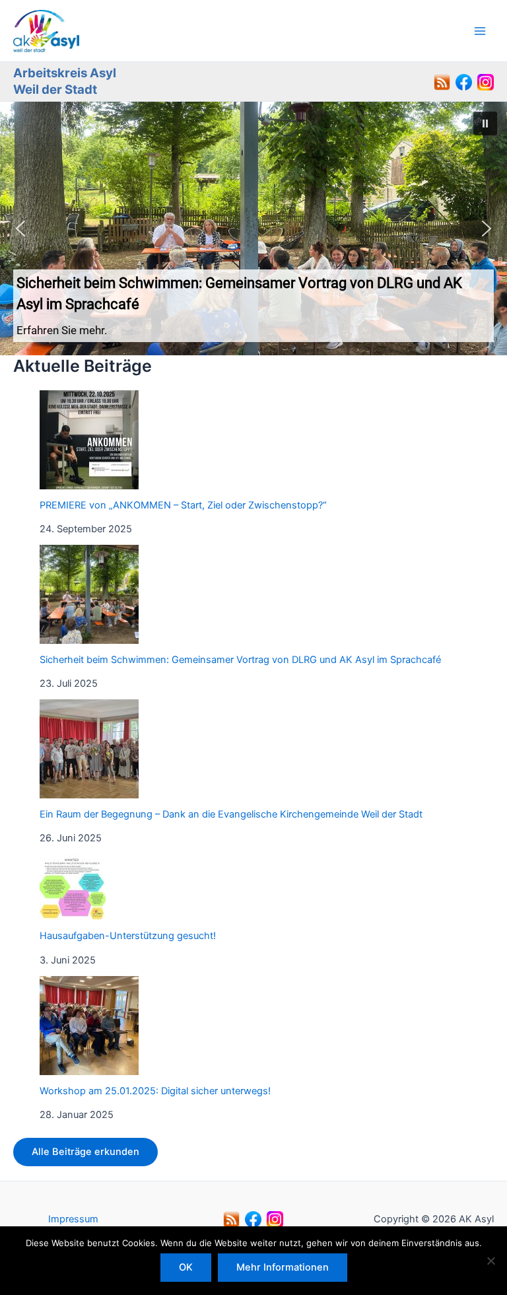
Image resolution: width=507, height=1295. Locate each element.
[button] (253, 228)
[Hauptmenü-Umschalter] (480, 31)
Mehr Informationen (282, 1267)
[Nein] (490, 1260)
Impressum (73, 1219)
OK (186, 1267)
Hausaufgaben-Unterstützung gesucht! (128, 936)
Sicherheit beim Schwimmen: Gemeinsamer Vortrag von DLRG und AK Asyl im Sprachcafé (240, 660)
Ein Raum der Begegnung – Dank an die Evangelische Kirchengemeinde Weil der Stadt (231, 814)
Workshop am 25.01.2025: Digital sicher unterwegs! (155, 1091)
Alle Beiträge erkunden (85, 1152)
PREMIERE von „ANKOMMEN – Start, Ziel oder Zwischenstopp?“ (183, 505)
